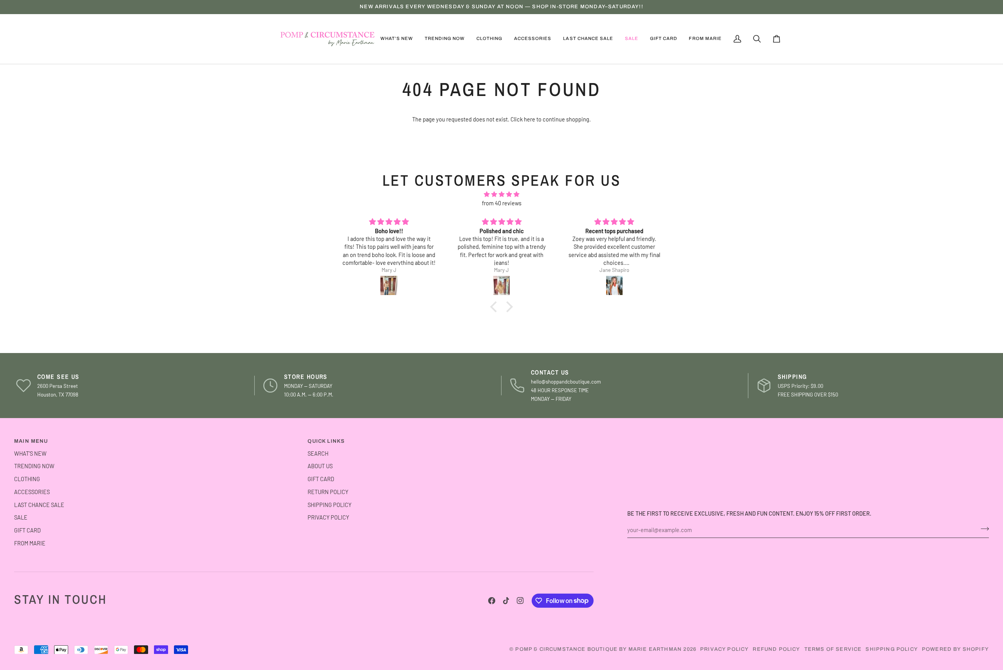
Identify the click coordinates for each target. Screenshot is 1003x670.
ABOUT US (320, 465)
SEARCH (318, 453)
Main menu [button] (31, 441)
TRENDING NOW (34, 465)
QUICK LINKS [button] (326, 441)
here (529, 119)
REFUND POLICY (776, 649)
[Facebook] (491, 600)
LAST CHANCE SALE (39, 504)
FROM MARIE (29, 543)
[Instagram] (520, 600)
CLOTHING (27, 478)
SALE (20, 517)
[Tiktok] (506, 600)
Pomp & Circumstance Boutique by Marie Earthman (598, 649)
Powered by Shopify (955, 649)
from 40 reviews (501, 202)
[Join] (982, 529)
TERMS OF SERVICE (833, 649)
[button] (444, 39)
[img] (501, 194)
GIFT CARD (27, 530)
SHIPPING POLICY (329, 504)
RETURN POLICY (328, 491)
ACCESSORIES (32, 491)
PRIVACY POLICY (328, 517)
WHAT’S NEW (30, 453)
